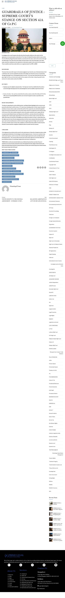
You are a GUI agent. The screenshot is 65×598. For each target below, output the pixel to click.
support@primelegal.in (43, 585)
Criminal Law (24, 573)
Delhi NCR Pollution (53, 181)
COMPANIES (52, 158)
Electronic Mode (6, 160)
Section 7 (51, 410)
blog (50, 125)
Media (10, 585)
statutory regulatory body (54, 433)
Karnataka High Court (53, 289)
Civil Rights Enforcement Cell (55, 154)
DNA (50, 187)
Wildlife (50, 484)
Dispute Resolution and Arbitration (28, 580)
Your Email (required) (53, 32)
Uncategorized (52, 471)
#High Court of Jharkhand (54, 88)
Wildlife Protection (53, 488)
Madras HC (51, 342)
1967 (50, 101)
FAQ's (10, 576)
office (50, 360)
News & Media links (53, 357)
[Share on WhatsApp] (45, 167)
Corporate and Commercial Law (28, 577)
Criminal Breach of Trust (54, 168)
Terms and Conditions (13, 586)
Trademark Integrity (53, 461)
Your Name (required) (53, 27)
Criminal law (51, 171)
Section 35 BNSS (6, 171)
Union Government (53, 474)
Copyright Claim (52, 164)
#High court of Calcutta (54, 85)
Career (10, 583)
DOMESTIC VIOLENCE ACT (55, 191)
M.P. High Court (52, 335)
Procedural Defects (53, 393)
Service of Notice (6, 173)
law (3, 8)
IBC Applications (52, 250)
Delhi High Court (52, 178)
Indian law (51, 257)
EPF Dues (51, 207)
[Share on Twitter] (40, 167)
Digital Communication (8, 157)
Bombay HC (51, 128)
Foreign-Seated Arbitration (55, 221)
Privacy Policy (12, 581)
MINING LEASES (52, 348)
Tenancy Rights (52, 458)
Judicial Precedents (7, 163)
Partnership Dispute (53, 367)
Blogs (10, 578)
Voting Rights (52, 478)
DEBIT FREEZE (52, 174)
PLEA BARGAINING (53, 376)
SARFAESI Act (52, 403)
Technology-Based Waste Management (57, 454)
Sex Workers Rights (53, 423)
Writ (50, 491)
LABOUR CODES (52, 295)
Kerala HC (51, 292)
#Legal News (14, 152)
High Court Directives (18, 160)
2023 (50, 108)
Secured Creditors (53, 413)
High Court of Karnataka (54, 240)
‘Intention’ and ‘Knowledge (54, 76)
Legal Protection (52, 312)
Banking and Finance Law (26, 584)
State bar (51, 426)
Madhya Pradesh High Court (55, 338)
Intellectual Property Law (26, 585)
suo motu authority (53, 439)
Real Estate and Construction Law (28, 587)
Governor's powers (53, 231)
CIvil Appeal (51, 151)
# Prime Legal (6, 152)
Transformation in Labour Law (55, 464)
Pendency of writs (53, 370)
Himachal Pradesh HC (53, 247)
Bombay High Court (53, 131)
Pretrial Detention (53, 386)
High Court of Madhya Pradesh (55, 244)
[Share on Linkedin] (43, 167)
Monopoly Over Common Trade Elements (56, 352)
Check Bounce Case (53, 144)
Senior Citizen (52, 416)
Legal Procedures (18, 163)
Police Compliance (7, 165)
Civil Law (23, 579)
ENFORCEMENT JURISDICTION (56, 197)
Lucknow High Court (53, 332)
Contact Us (11, 579)
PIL (50, 373)
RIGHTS (51, 400)
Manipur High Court (53, 345)
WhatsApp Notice (6, 181)
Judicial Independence (53, 282)
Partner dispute (52, 363)
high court (51, 237)
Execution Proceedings (54, 211)
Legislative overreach (53, 322)
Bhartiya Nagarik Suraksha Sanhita (10, 155)
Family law (51, 214)
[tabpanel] (24, 40)
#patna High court (53, 98)
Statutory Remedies (53, 436)
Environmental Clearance (54, 201)
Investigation (52, 269)
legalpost (51, 318)
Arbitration (51, 118)
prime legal (51, 390)
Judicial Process (52, 285)
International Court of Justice (55, 260)
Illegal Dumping (52, 254)
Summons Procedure (18, 173)
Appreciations (52, 115)
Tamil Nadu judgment (53, 449)
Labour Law (51, 299)
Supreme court (52, 443)
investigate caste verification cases (57, 265)
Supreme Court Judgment (8, 176)
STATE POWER (52, 429)
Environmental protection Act (55, 204)
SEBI (50, 406)
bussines (51, 134)
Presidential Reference (54, 383)
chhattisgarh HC (52, 148)
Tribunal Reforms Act (53, 468)
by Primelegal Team (17, 27)
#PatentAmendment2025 (54, 91)
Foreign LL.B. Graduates (54, 217)
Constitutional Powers (54, 161)
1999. (50, 105)
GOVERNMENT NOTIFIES (54, 227)
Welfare (51, 481)
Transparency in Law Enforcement (10, 179)
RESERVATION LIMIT (53, 396)
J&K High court (52, 275)
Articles (50, 121)
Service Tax (51, 420)
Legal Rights (51, 315)
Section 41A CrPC (16, 171)
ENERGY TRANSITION (54, 194)
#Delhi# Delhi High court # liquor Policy (56, 81)
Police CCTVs (52, 380)
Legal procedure (52, 308)
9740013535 (42, 588)
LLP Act (50, 328)
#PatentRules (52, 95)
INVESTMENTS (52, 272)
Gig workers (51, 224)
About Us (11, 574)
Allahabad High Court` (53, 111)
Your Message (52, 43)
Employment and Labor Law (27, 582)
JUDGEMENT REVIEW (54, 279)
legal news (51, 305)
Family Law (23, 575)
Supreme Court (52, 446)
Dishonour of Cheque (53, 184)
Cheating (51, 141)
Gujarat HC (51, 234)
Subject (50, 38)
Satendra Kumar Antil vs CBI (9, 168)
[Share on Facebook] (38, 167)
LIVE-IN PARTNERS (53, 325)
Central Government (53, 138)
